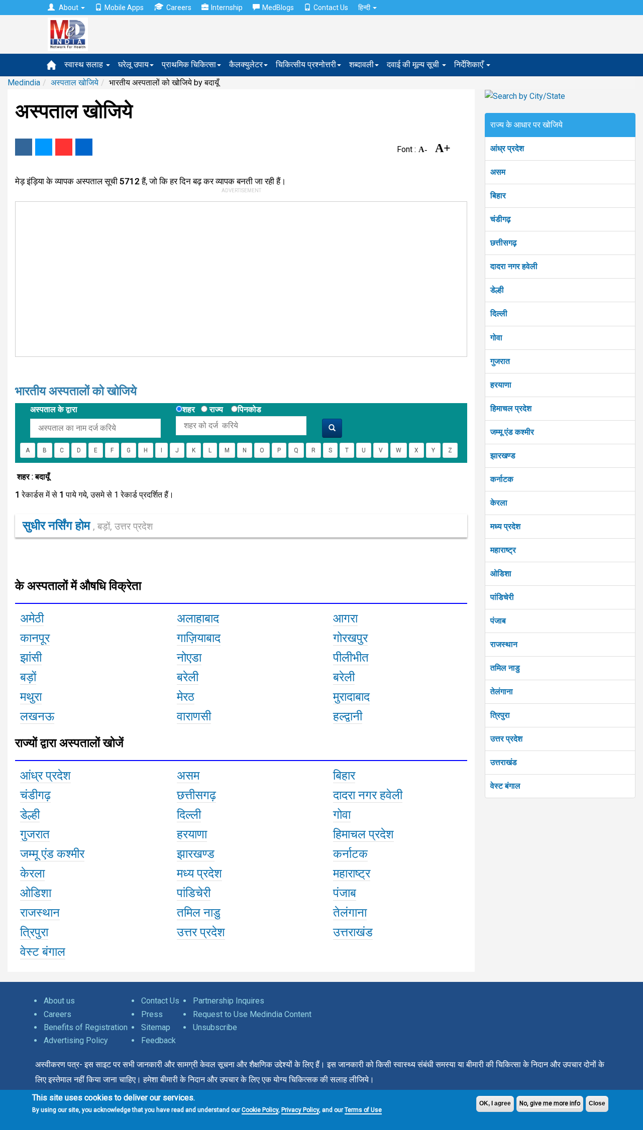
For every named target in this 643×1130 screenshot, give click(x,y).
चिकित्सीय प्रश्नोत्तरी (306, 64)
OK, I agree (495, 1103)
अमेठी (32, 618)
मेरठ (185, 697)
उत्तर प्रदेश (506, 738)
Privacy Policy (300, 1109)
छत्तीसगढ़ (503, 242)
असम (497, 172)
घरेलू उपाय (133, 64)
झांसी (31, 658)
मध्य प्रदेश (505, 526)
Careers (178, 8)
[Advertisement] (237, 277)
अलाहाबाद (198, 618)
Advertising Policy (76, 1040)
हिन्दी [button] (365, 8)
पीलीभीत (351, 658)
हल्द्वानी (347, 716)
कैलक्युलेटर (246, 64)
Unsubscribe (215, 1027)
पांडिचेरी (502, 597)
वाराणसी (194, 716)
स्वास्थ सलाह (84, 64)
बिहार (498, 195)
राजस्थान (503, 644)
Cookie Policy (260, 1109)
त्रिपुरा (500, 715)
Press (152, 1014)
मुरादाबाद (351, 697)
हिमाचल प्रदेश (510, 408)
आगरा (345, 618)
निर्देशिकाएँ (469, 64)
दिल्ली (498, 313)
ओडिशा (500, 573)
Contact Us (330, 8)
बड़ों (28, 677)
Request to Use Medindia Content (252, 1014)
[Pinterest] (63, 147)
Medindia (24, 82)
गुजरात (500, 361)
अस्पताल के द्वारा (53, 409)
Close (597, 1103)
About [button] (68, 8)
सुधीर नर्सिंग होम (88, 526)
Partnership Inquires (228, 1001)
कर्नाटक (501, 479)
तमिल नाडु (505, 668)
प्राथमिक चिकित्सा (189, 64)
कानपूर (35, 638)
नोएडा (189, 658)
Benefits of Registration (86, 1027)
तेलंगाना (501, 691)
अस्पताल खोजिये (74, 82)
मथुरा (31, 697)
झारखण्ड (502, 455)
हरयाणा (500, 385)
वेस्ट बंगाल (505, 786)
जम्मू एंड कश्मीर (512, 432)
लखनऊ (37, 716)
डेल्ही (497, 290)
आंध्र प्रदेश (507, 148)
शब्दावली (361, 64)
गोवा (496, 337)
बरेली (187, 677)
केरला (498, 503)
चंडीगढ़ (500, 219)
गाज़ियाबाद (199, 638)
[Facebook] (23, 147)
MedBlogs (278, 8)
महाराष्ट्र (503, 550)
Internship (227, 8)
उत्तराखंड (503, 762)
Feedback (158, 1040)
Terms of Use (363, 1109)
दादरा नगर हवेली (514, 266)
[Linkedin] (83, 147)
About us (59, 1001)
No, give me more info (549, 1103)
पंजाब (498, 620)
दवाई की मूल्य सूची (414, 64)
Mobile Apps (124, 8)
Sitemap (155, 1027)
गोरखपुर (350, 638)
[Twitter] (43, 147)
